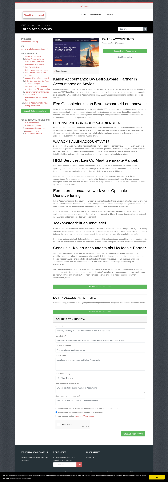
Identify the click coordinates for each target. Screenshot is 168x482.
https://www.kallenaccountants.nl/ (34, 49)
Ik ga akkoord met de (75, 416)
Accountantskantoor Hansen (36, 128)
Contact (36, 472)
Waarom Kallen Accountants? (37, 78)
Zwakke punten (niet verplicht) (68, 396)
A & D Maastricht (32, 123)
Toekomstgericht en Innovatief (37, 92)
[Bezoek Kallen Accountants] (76, 56)
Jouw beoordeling (63, 374)
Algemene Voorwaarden (84, 416)
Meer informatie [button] (26, 478)
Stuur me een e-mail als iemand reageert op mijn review (80, 412)
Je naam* (59, 326)
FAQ (131, 472)
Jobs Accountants (32, 131)
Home (83, 15)
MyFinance (84, 6)
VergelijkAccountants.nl (34, 15)
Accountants (95, 15)
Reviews (110, 15)
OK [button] (157, 477)
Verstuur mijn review (133, 433)
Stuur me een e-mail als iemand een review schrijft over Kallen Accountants (87, 409)
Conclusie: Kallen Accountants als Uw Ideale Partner (36, 97)
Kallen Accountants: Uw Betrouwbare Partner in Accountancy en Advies (34, 62)
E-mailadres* (61, 336)
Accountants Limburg (39, 25)
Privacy (68, 472)
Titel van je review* (63, 346)
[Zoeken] (145, 29)
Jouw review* (61, 356)
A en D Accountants (33, 125)
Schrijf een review (32, 106)
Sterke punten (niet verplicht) (67, 383)
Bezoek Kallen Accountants (35, 111)
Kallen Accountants (33, 56)
